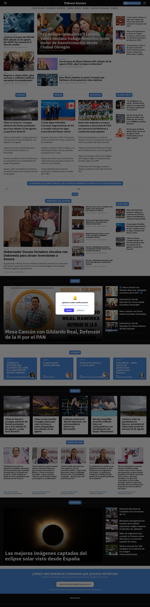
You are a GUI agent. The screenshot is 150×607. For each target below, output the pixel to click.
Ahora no (80, 310)
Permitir (69, 310)
